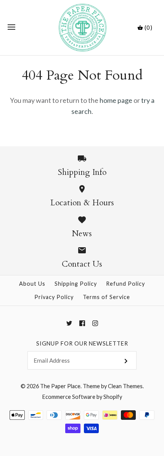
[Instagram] (95, 323)
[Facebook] (82, 323)
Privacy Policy (54, 297)
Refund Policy (125, 283)
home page (116, 100)
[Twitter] (69, 323)
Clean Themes (125, 386)
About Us (32, 283)
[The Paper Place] (82, 27)
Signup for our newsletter (82, 343)
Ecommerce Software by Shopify (82, 397)
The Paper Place (60, 386)
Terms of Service (106, 297)
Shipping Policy (76, 283)
